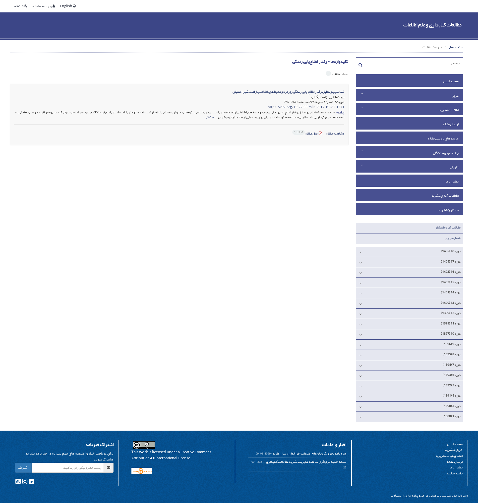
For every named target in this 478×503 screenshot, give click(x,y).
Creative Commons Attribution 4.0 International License (171, 455)
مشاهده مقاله (335, 133)
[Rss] (18, 482)
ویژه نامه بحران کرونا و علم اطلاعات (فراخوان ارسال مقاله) (308, 453)
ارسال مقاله (451, 124)
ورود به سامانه (42, 6)
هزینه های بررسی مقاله (443, 138)
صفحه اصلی (455, 47)
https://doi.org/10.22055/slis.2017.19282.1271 (306, 107)
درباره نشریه (454, 449)
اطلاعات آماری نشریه (445, 195)
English (66, 6)
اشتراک (23, 467)
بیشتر (210, 117)
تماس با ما (452, 181)
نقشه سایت (455, 473)
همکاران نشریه (448, 210)
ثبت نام (19, 6)
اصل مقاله (306, 133)
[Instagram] (24, 482)
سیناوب (396, 495)
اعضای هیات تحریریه (449, 455)
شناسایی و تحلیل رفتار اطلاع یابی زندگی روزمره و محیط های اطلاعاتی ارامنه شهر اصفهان (288, 91)
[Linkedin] (31, 482)
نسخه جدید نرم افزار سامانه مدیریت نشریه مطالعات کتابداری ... (304, 461)
